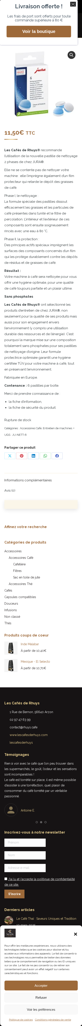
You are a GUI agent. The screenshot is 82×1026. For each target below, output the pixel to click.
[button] (75, 934)
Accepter (41, 985)
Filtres (17, 571)
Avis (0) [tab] (9, 490)
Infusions (10, 610)
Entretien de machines (57, 428)
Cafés (8, 590)
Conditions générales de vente (53, 1019)
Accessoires (13, 551)
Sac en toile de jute (26, 577)
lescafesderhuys (21, 742)
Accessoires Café (31, 428)
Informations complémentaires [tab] (28, 480)
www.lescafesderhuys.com (29, 735)
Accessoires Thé (20, 584)
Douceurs (11, 603)
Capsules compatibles (20, 597)
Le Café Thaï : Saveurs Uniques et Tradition (46, 918)
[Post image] (8, 920)
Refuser (41, 997)
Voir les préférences (41, 1009)
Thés (7, 623)
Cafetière (19, 564)
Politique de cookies (21, 1019)
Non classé (12, 616)
